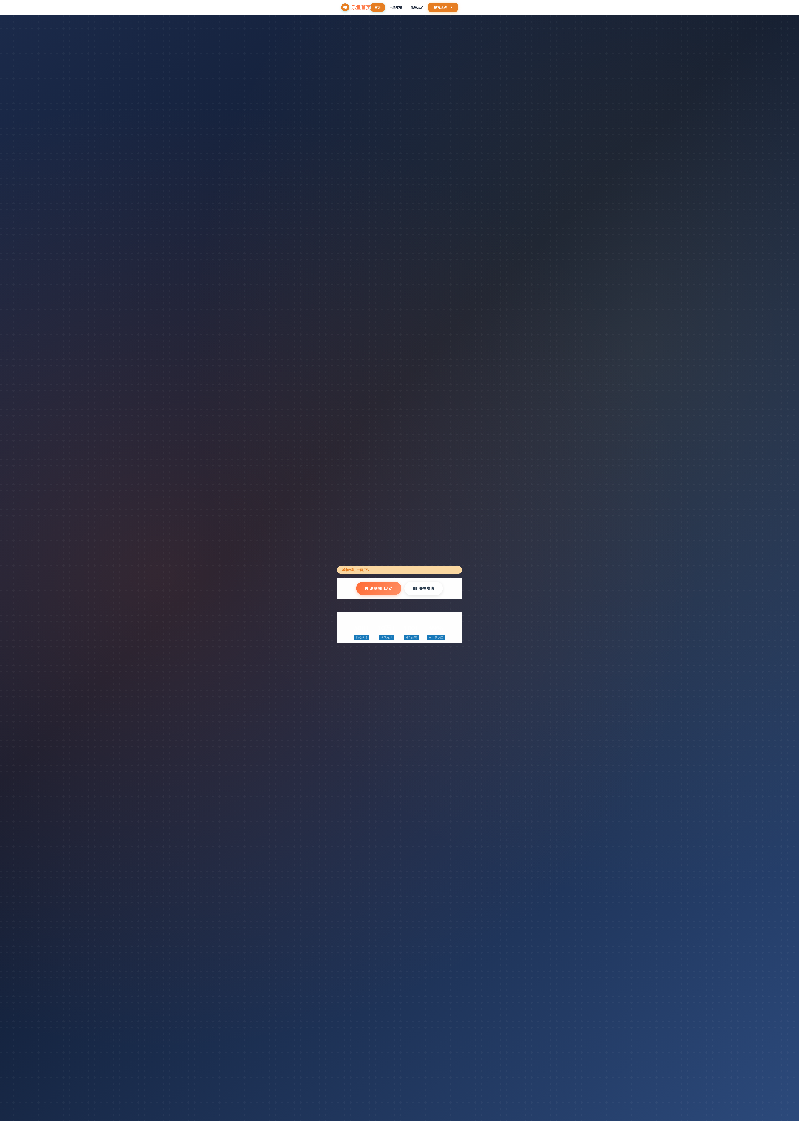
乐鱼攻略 (396, 7)
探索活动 (440, 7)
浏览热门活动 (381, 588)
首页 (378, 7)
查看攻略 (426, 588)
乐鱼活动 (417, 7)
